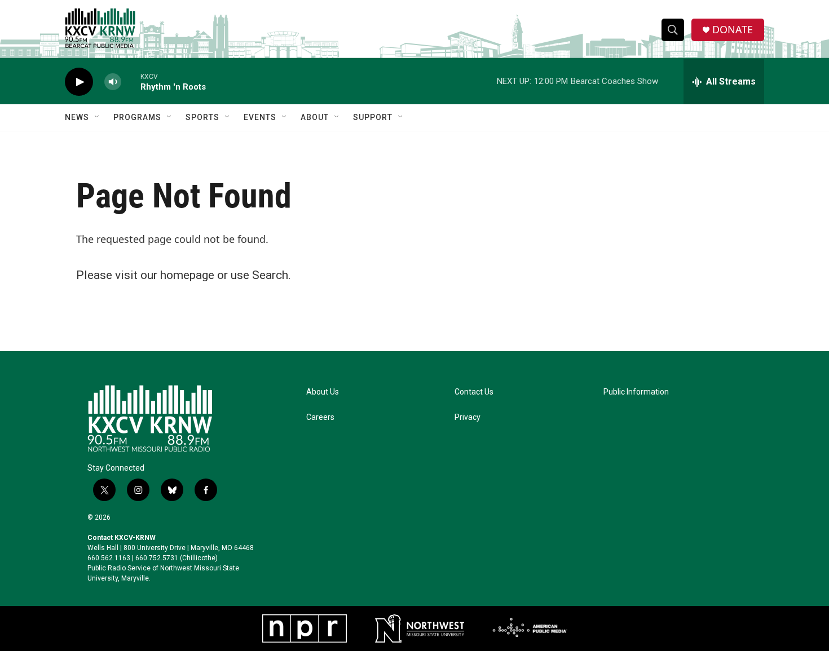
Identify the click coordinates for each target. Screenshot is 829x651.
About (315, 117)
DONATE (732, 30)
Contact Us (474, 392)
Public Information (636, 392)
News (77, 117)
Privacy (467, 417)
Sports (202, 117)
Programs (137, 117)
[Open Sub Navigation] (97, 117)
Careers (320, 417)
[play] (79, 82)
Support (373, 117)
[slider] (131, 81)
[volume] (112, 82)
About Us (322, 392)
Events (260, 117)
